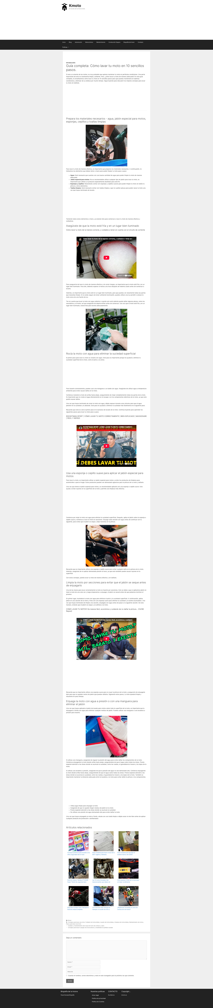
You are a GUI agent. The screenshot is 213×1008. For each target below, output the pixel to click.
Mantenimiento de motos (136, 922)
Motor (69, 920)
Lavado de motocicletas (107, 922)
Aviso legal (95, 995)
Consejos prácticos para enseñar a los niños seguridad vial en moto (78, 853)
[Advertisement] (106, 26)
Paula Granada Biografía (67, 995)
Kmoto (75, 5)
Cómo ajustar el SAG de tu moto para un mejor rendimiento (128, 881)
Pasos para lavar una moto (73, 924)
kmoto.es (124, 995)
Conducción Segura (114, 42)
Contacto (140, 42)
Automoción (78, 42)
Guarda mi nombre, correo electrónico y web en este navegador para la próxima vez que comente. (101, 975)
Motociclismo (89, 42)
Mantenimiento (100, 42)
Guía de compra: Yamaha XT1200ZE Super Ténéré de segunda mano (77, 881)
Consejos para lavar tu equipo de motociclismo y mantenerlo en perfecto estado (90, 927)
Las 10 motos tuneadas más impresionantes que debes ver (101, 881)
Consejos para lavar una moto (76, 922)
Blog (70, 42)
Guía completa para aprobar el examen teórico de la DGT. (126, 853)
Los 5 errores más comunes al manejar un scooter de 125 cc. (101, 908)
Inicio (64, 42)
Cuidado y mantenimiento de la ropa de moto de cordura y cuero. (86, 925)
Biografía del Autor (129, 42)
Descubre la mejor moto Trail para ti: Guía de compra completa (78, 908)
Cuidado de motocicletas (92, 922)
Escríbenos (111, 995)
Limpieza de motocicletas (121, 922)
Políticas (64, 47)
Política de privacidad (99, 998)
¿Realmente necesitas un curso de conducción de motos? (127, 908)
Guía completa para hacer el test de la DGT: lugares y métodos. (103, 853)
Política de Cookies (98, 1001)
